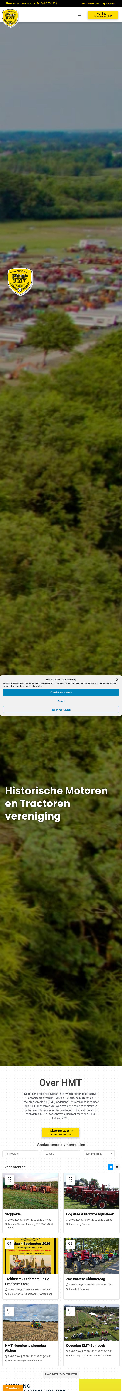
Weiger (61, 701)
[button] (117, 679)
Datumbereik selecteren (94, 1154)
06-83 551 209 (49, 3)
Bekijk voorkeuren (61, 709)
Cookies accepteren (61, 692)
